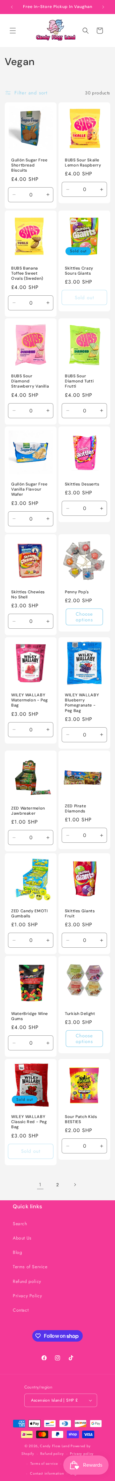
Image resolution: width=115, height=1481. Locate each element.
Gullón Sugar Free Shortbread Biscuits (29, 165)
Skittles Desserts (82, 484)
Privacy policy (82, 1453)
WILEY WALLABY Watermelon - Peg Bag (29, 700)
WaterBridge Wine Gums (29, 1016)
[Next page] (75, 1185)
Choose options (84, 617)
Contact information (47, 1473)
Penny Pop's (77, 592)
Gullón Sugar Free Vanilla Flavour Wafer (29, 489)
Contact (20, 1310)
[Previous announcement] (12, 7)
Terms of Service (30, 1266)
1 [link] (40, 1184)
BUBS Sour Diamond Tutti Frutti (79, 381)
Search (20, 1223)
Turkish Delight (80, 1013)
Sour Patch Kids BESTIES (81, 1119)
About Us (22, 1238)
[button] (13, 31)
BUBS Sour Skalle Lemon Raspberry (83, 163)
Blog (17, 1252)
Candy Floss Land (55, 1445)
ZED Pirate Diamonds (75, 808)
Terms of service (44, 1463)
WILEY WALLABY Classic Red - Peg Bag (29, 1121)
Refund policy (27, 1281)
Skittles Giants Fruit (80, 913)
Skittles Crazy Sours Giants (79, 271)
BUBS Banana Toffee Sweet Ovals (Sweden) (27, 273)
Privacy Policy (27, 1295)
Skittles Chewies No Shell (28, 594)
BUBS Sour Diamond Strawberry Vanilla (30, 381)
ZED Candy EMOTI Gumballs (29, 913)
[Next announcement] (103, 7)
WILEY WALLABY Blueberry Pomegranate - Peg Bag (82, 702)
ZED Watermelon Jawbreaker (28, 811)
